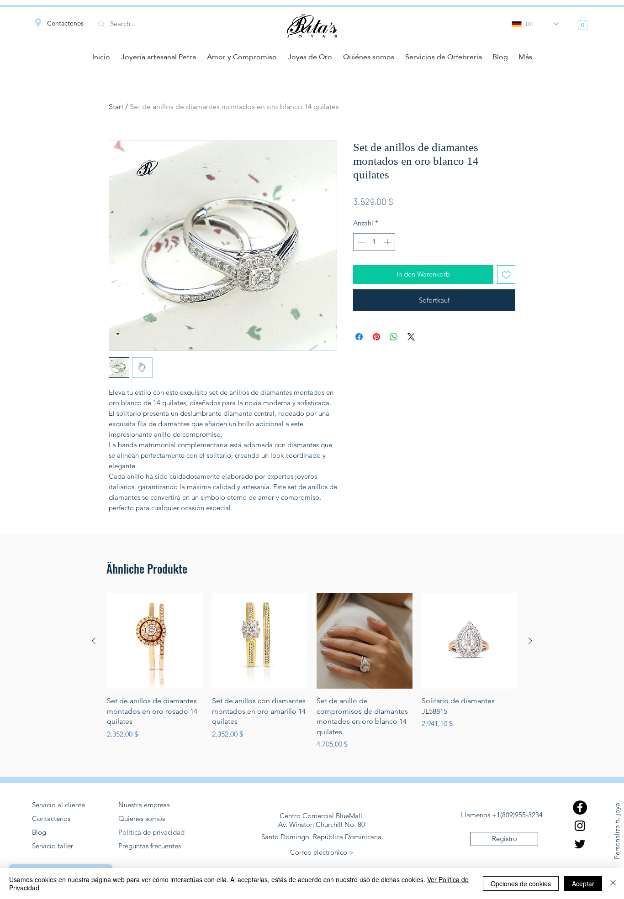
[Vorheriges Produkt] (93, 640)
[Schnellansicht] (155, 641)
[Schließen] (613, 883)
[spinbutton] (374, 242)
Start (116, 106)
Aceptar (583, 883)
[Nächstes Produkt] (530, 640)
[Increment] (388, 242)
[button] (582, 23)
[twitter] (580, 844)
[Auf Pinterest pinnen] (376, 336)
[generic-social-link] (580, 807)
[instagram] (580, 826)
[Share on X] (411, 336)
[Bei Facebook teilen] (359, 336)
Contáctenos (65, 23)
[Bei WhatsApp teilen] (393, 336)
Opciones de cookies (521, 883)
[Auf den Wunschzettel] (506, 274)
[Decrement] (360, 242)
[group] (312, 671)
